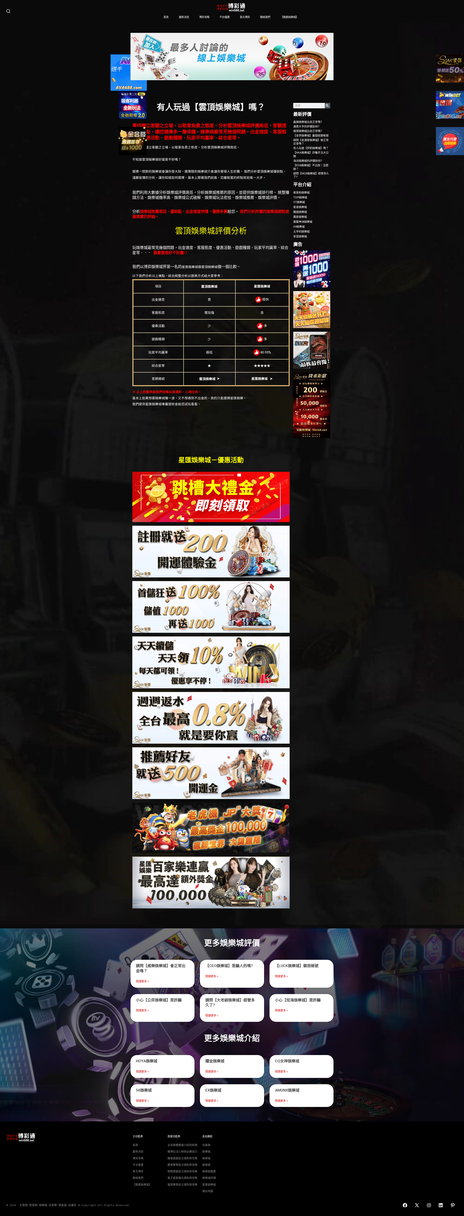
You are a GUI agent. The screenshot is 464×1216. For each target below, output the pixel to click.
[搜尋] (327, 105)
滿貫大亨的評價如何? (306, 126)
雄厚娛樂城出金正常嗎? (307, 130)
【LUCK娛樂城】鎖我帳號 (296, 966)
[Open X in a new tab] (417, 1205)
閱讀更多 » (142, 981)
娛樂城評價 (209, 1178)
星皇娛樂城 (300, 207)
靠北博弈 (245, 17)
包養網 (206, 1145)
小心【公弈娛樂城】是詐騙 (159, 1000)
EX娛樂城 (213, 1090)
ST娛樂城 (299, 202)
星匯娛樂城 (209, 1184)
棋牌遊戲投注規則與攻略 (182, 1171)
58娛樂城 (144, 1090)
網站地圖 (207, 1191)
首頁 (166, 17)
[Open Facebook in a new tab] (405, 1205)
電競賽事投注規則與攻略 (182, 1184)
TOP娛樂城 (300, 197)
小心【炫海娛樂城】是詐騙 (298, 1000)
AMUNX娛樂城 (287, 1090)
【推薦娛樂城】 (289, 17)
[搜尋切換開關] (8, 11)
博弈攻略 (204, 17)
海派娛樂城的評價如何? (307, 160)
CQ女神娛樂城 (287, 1061)
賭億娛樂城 (300, 211)
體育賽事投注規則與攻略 (182, 1164)
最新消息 (184, 17)
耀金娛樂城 (214, 1061)
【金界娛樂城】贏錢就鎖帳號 (311, 135)
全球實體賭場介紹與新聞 (182, 1145)
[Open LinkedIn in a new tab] (441, 1205)
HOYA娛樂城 (146, 1061)
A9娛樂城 (299, 226)
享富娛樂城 (300, 236)
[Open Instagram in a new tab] (429, 1205)
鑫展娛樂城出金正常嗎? (307, 121)
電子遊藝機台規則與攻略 (182, 1178)
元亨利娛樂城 (301, 231)
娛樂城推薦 (209, 1171)
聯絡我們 (265, 17)
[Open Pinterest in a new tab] (453, 1205)
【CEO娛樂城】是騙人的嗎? (229, 966)
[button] (134, 56)
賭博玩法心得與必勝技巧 (182, 1151)
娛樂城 (206, 1151)
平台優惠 (224, 17)
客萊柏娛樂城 (301, 192)
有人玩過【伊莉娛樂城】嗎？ (311, 148)
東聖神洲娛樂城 (302, 221)
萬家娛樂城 (300, 216)
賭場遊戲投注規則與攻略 (182, 1158)
